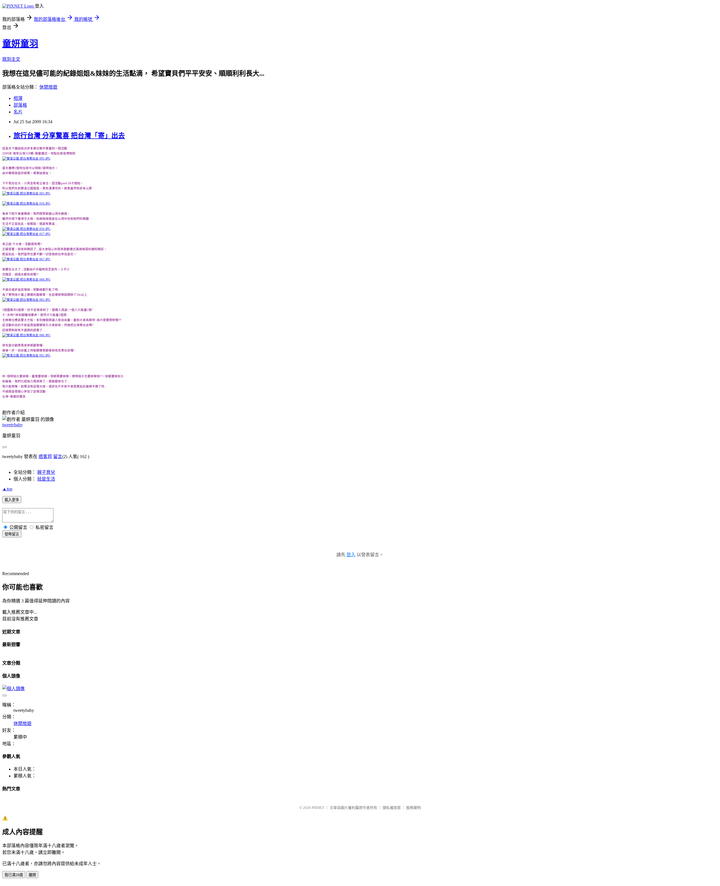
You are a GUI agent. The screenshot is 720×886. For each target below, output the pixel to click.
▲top (7, 488)
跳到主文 (11, 59)
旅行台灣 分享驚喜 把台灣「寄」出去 (69, 135)
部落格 (20, 105)
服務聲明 (413, 808)
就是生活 (46, 479)
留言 (57, 456)
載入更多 (11, 500)
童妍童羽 (20, 44)
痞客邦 (45, 456)
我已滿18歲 (13, 875)
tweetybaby (12, 424)
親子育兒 (46, 472)
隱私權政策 (391, 808)
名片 (18, 111)
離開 (32, 875)
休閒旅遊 (48, 87)
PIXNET (318, 808)
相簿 (18, 98)
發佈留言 (11, 534)
